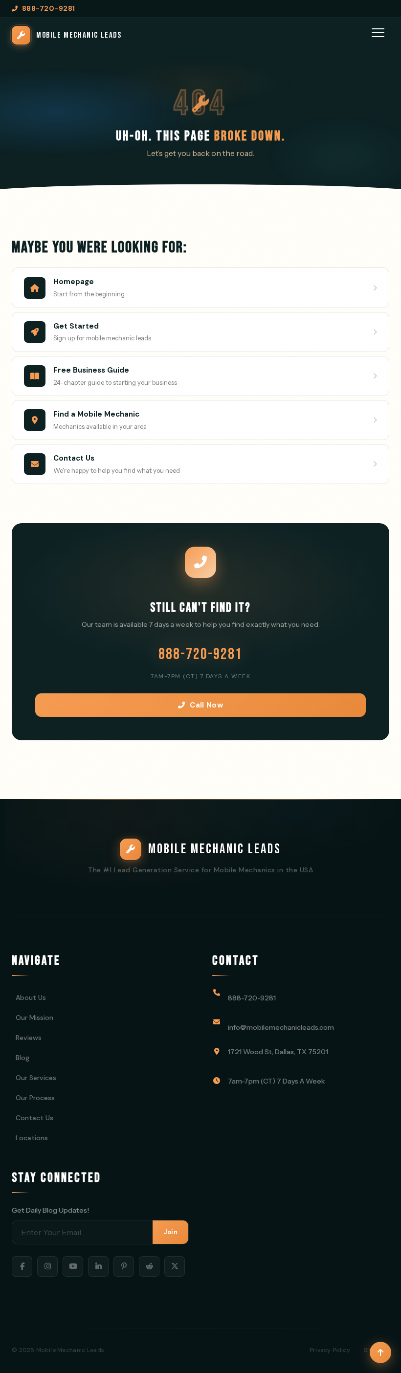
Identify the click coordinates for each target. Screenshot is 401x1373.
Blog (22, 1057)
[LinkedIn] (98, 1266)
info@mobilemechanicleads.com (281, 1027)
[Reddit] (149, 1266)
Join (170, 1232)
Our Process (35, 1097)
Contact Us (34, 1117)
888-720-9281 (200, 654)
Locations (32, 1137)
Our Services (36, 1077)
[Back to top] (380, 1352)
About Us (31, 997)
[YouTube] (73, 1266)
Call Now (206, 705)
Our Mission (34, 1017)
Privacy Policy (330, 1350)
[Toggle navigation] (378, 35)
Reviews (29, 1037)
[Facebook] (22, 1266)
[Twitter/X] (174, 1266)
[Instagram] (47, 1266)
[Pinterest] (123, 1266)
